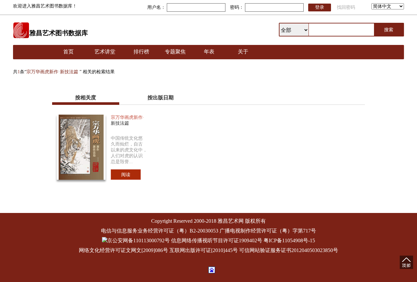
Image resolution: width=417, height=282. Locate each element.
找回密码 (346, 7)
